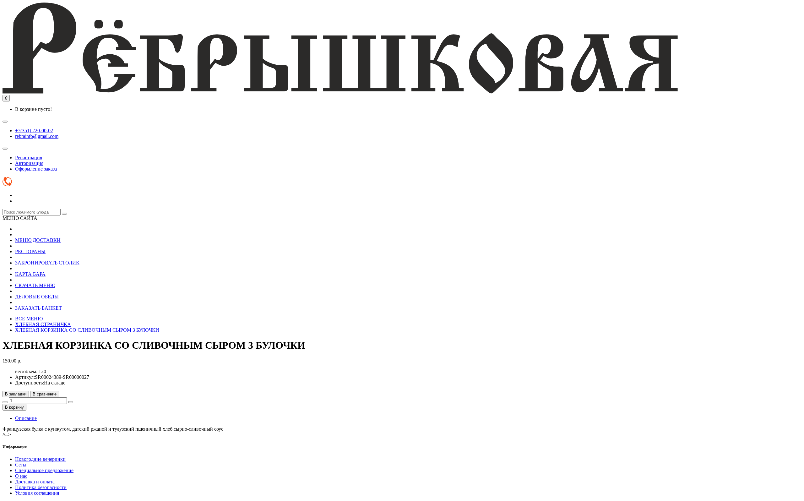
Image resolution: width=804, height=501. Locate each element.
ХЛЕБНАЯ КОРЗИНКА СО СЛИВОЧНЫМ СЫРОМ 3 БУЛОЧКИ (87, 330)
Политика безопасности (41, 487)
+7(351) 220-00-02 (34, 130)
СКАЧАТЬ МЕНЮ (35, 285)
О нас (21, 476)
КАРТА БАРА (30, 274)
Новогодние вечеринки (40, 459)
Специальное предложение (44, 470)
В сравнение (45, 394)
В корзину (14, 407)
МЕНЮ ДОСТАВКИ (38, 240)
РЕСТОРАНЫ (30, 251)
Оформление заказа (36, 169)
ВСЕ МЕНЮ (29, 318)
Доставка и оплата (35, 481)
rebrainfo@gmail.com (36, 136)
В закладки (15, 394)
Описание (26, 418)
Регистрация (28, 157)
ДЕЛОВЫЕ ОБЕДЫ (37, 296)
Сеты (20, 464)
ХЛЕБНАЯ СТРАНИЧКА (43, 324)
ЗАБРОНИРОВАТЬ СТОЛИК (47, 262)
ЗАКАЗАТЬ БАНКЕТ (38, 308)
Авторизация (29, 163)
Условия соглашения (37, 493)
